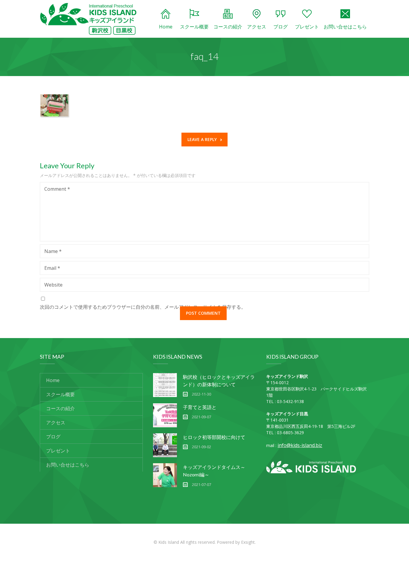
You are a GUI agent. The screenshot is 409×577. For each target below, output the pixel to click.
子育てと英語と (199, 407)
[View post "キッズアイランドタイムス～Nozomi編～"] (165, 475)
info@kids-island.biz (300, 445)
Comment (57, 189)
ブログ (280, 26)
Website (53, 284)
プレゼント (307, 26)
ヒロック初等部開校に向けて (214, 437)
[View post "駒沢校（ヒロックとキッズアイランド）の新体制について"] (165, 385)
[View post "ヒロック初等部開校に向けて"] (165, 445)
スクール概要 (194, 26)
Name (53, 251)
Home (165, 26)
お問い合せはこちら (345, 26)
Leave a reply (202, 139)
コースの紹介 (227, 26)
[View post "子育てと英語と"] (165, 415)
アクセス (256, 26)
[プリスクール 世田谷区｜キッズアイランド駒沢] (88, 19)
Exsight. (248, 542)
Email (52, 268)
